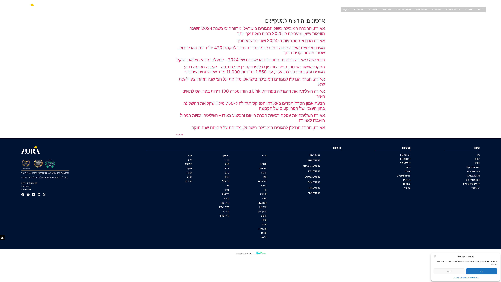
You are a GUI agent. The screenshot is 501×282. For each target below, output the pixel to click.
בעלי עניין (406, 180)
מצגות (408, 167)
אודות (477, 159)
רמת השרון (262, 228)
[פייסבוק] (22, 194)
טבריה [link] (227, 168)
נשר (227, 185)
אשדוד (189, 155)
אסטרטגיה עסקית (473, 167)
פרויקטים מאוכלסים (312, 176)
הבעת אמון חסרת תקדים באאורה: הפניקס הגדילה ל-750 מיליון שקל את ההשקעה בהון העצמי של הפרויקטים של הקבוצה (254, 106)
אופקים (189, 168)
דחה (449, 271)
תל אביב (263, 237)
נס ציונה (263, 194)
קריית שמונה (224, 216)
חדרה (227, 159)
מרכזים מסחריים (473, 171)
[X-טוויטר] (44, 194)
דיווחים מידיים (405, 163)
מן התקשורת (387, 9)
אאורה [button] (470, 9)
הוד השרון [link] (263, 168)
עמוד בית (480, 9)
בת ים (264, 155)
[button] (435, 256)
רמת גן (264, 224)
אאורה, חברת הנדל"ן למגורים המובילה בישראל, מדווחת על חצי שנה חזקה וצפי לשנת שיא (252, 82)
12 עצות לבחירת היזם (471, 184)
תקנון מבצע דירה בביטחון (29, 183)
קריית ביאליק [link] (224, 207)
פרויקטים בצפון (314, 187)
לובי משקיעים (405, 155)
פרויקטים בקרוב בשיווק (403, 9)
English (345, 9)
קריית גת (188, 181)
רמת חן (264, 233)
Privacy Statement (460, 277)
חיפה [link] (227, 164)
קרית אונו (263, 207)
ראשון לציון (262, 211)
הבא (179, 134)
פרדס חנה (225, 194)
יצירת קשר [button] (360, 9)
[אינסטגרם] (38, 194)
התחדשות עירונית (454, 9)
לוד (265, 190)
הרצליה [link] (264, 172)
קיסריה (226, 198)
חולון (265, 177)
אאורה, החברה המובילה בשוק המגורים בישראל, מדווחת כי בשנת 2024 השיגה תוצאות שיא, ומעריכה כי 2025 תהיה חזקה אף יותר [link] (257, 31)
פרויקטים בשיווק (421, 9)
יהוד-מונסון (262, 181)
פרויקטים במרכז (314, 182)
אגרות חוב (406, 184)
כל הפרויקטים (314, 155)
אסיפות (407, 171)
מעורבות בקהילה (473, 175)
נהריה (227, 177)
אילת (190, 159)
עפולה (227, 190)
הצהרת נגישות (26, 189)
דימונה (189, 177)
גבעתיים (263, 164)
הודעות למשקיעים (403, 175)
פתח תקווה (262, 203)
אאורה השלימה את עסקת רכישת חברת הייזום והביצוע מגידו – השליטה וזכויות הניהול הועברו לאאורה (252, 118)
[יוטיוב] (28, 194)
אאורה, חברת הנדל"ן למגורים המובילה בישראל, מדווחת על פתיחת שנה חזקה (258, 127)
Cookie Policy (473, 277)
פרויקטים (438, 9)
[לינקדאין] (33, 194)
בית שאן (226, 155)
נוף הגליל (225, 181)
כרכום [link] (227, 172)
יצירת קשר (476, 188)
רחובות (264, 216)
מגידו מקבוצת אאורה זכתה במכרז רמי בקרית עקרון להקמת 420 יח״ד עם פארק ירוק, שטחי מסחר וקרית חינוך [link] (251, 50)
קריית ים (226, 211)
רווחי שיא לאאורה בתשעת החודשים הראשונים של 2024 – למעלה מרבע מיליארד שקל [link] (251, 59)
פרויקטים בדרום (314, 193)
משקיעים (374, 9)
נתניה (264, 198)
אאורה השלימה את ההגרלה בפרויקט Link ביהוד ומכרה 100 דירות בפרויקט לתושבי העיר (253, 94)
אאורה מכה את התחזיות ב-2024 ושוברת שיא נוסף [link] (281, 40)
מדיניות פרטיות (26, 186)
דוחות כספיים (405, 159)
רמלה (265, 220)
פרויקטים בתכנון (314, 171)
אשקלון (189, 172)
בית (478, 155)
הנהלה (477, 163)
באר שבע (188, 164)
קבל (481, 271)
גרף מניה (407, 188)
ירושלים (264, 185)
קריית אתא (225, 203)
